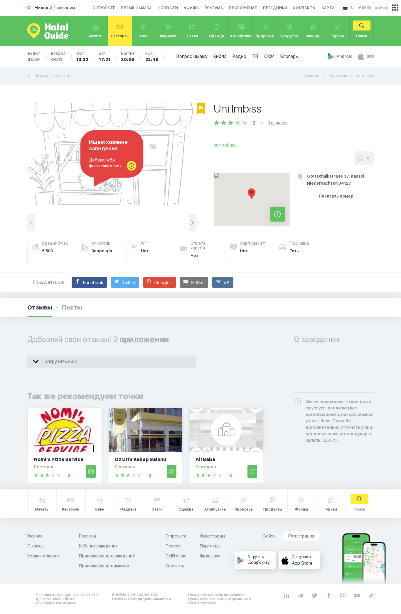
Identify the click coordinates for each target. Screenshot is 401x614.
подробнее (225, 144)
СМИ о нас (176, 556)
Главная (312, 75)
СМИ (269, 56)
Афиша (191, 8)
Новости (168, 8)
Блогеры (289, 56)
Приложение (243, 8)
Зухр (82, 57)
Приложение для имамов (104, 566)
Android (345, 56)
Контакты (304, 8)
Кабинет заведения (98, 546)
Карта (328, 8)
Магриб (128, 57)
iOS (370, 56)
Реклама (214, 8)
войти (381, 8)
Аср (105, 57)
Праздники (275, 8)
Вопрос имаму (192, 56)
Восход (58, 57)
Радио (239, 56)
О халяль (36, 546)
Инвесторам (212, 536)
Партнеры (210, 546)
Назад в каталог (54, 76)
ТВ (255, 56)
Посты (72, 307)
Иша (152, 57)
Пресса (173, 546)
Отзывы (39, 307)
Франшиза (210, 556)
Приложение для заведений (107, 556)
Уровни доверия (43, 556)
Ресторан (337, 75)
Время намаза (136, 8)
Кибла (220, 56)
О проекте (103, 8)
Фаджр (34, 57)
